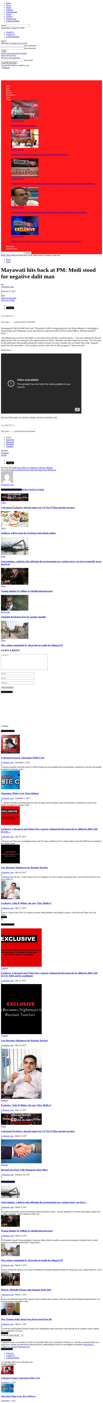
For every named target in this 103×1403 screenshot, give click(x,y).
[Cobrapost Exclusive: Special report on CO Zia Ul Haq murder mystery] (14, 500)
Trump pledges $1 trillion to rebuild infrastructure (27, 591)
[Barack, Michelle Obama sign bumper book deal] (10, 1285)
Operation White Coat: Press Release (20, 793)
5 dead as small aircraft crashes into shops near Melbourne (33, 470)
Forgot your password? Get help (14, 53)
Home (8, 3)
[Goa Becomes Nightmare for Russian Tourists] (10, 863)
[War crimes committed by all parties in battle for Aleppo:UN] (14, 638)
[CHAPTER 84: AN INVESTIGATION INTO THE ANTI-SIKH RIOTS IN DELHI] (24, 147)
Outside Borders (8, 1182)
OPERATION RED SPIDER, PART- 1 (24, 126)
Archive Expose (17, 121)
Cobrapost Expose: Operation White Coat (22, 757)
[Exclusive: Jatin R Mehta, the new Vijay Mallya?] (10, 898)
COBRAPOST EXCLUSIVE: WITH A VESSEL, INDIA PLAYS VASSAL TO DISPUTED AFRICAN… (46, 241)
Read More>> (89, 1344)
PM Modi (10, 444)
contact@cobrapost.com (20, 1347)
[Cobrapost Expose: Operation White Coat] (10, 753)
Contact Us (10, 34)
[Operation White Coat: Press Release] (10, 788)
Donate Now (11, 19)
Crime (3, 503)
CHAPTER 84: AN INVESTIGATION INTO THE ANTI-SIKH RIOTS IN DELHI (39, 155)
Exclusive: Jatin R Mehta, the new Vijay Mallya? (26, 903)
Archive (9, 17)
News (8, 5)
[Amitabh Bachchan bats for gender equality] (14, 610)
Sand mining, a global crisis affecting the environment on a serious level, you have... (44, 1202)
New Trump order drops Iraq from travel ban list (26, 1319)
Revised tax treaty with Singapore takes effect (24, 1169)
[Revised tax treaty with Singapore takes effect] (21, 1163)
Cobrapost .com (7, 287)
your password (30, 48)
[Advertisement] (30, 74)
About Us (10, 32)
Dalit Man (10, 440)
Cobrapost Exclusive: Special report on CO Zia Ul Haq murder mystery (38, 507)
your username (30, 46)
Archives (4, 1335)
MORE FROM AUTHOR (33, 490)
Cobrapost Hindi (12, 21)
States (8, 262)
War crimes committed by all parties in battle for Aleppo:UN (32, 645)
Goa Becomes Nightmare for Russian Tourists (24, 867)
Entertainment (11, 12)
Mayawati (10, 442)
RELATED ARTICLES (11, 490)
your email (28, 60)
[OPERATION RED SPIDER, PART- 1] (24, 118)
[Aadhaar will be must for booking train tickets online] (14, 526)
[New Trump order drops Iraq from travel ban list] (10, 1314)
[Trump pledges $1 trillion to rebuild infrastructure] (14, 584)
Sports (8, 14)
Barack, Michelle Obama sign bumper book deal (26, 1289)
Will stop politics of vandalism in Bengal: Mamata (33, 468)
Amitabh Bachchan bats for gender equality (23, 617)
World (8, 8)
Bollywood (5, 612)
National (9, 10)
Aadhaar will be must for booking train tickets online (28, 533)
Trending (9, 446)
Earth (3, 557)
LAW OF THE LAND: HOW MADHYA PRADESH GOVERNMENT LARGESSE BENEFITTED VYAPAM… (49, 213)
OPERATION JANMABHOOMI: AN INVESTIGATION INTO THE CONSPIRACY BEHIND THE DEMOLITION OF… (53, 184)
